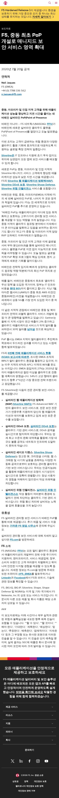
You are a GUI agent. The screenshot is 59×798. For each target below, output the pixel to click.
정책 (26, 781)
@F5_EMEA (25, 573)
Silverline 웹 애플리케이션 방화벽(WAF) (30, 180)
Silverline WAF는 (22, 404)
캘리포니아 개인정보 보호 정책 (29, 786)
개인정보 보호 (40, 781)
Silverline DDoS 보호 (13, 184)
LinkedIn (6, 577)
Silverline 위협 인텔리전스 (16, 188)
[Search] (49, 2)
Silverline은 (7, 155)
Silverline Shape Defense (40, 184)
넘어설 (31, 329)
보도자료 (6, 28)
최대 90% (15, 288)
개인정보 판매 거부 (26, 791)
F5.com (14, 539)
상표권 (15, 781)
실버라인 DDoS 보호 (42, 426)
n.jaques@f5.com (11, 94)
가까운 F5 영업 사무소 (23, 525)
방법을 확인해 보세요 (29, 692)
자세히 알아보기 (41, 17)
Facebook (19, 577)
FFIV (49, 123)
